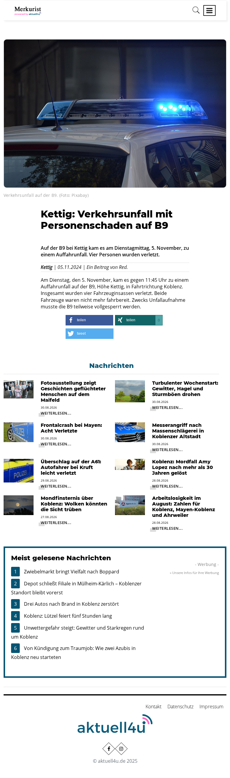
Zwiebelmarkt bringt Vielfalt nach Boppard (71, 571)
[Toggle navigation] (209, 10)
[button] (89, 320)
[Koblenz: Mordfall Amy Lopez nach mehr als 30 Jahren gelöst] (130, 464)
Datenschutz (180, 706)
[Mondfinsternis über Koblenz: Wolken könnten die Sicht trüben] (19, 504)
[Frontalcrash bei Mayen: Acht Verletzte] (19, 431)
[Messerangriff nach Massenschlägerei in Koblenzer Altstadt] (130, 431)
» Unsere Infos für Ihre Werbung (194, 572)
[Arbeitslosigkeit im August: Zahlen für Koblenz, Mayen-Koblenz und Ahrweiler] (130, 504)
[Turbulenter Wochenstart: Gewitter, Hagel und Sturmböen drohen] (130, 390)
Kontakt (153, 706)
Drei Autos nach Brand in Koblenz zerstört (71, 604)
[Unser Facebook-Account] (108, 748)
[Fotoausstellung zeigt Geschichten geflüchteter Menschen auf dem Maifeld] (19, 388)
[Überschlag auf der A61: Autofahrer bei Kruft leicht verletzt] (19, 470)
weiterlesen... (56, 413)
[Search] (196, 12)
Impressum (211, 706)
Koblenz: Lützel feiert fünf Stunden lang (68, 616)
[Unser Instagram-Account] (121, 748)
